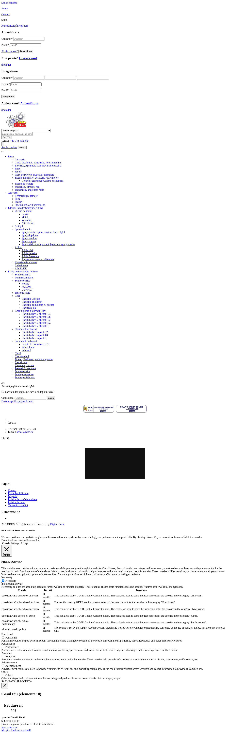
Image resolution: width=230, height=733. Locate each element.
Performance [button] (8, 643)
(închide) (6, 64)
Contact (5, 14)
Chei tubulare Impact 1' (34, 338)
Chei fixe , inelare (31, 298)
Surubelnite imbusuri (26, 341)
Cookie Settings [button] (10, 543)
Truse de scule (22, 292)
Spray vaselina (29, 238)
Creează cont (28, 58)
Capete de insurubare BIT (35, 344)
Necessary (10, 580)
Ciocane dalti (22, 356)
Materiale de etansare (26, 262)
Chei (17, 295)
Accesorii (13, 192)
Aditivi (18, 247)
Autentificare (8, 25)
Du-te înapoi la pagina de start (17, 401)
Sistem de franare (24, 183)
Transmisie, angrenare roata (29, 189)
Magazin (12, 496)
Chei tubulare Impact (26, 329)
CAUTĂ (6, 137)
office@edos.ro (25, 431)
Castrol (25, 214)
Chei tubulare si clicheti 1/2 (36, 319)
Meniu (22, 147)
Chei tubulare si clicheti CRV (30, 310)
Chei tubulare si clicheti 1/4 (36, 313)
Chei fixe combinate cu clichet (38, 304)
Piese (11, 156)
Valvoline (27, 220)
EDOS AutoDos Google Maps (115, 463)
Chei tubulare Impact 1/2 (35, 332)
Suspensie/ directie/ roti (27, 186)
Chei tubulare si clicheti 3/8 (36, 316)
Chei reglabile (29, 307)
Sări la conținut (9, 147)
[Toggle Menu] (2, 151)
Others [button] (4, 671)
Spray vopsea (29, 241)
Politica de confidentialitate (22, 499)
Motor (18, 171)
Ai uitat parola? (9, 51)
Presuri (18, 201)
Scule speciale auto (25, 377)
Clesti (18, 353)
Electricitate (21, 362)
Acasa (4, 8)
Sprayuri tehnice (23, 229)
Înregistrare (22, 25)
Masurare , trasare (24, 365)
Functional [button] (7, 634)
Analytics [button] (6, 653)
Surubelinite (28, 347)
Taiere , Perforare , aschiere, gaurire (34, 359)
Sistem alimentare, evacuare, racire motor (36, 177)
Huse (17, 198)
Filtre (17, 168)
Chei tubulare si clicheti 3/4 (36, 323)
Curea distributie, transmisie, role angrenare (38, 162)
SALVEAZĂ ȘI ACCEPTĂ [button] (16, 681)
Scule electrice (22, 280)
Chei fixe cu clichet (32, 301)
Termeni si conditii (18, 505)
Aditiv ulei (27, 250)
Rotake (25, 283)
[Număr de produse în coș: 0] (2, 144)
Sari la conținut (9, 2)
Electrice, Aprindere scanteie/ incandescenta (38, 165)
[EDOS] (16, 127)
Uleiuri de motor (23, 211)
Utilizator (7, 38)
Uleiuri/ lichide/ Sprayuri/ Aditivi (25, 207)
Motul (25, 217)
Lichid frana (21, 265)
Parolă (5, 45)
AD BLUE (21, 268)
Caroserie (20, 159)
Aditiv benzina (29, 253)
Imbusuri (26, 350)
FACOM (26, 286)
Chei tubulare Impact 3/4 (35, 335)
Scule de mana (22, 274)
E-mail (5, 84)
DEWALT (27, 289)
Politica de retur (16, 502)
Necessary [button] (6, 577)
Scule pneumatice (24, 374)
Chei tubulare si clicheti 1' (35, 326)
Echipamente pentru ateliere (23, 271)
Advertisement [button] (9, 662)
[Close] (4, 685)
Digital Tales (57, 524)
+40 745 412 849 (19, 140)
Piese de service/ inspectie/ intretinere (34, 174)
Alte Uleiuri (28, 223)
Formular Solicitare (18, 493)
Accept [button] (24, 543)
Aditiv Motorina (30, 256)
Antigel (19, 226)
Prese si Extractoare (25, 368)
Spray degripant (30, 235)
